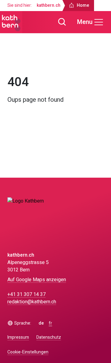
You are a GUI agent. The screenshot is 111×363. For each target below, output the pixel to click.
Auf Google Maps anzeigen (36, 279)
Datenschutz (48, 337)
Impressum (18, 337)
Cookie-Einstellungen (27, 352)
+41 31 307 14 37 (26, 294)
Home (19, 61)
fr (50, 323)
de (41, 323)
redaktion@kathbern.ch (31, 302)
